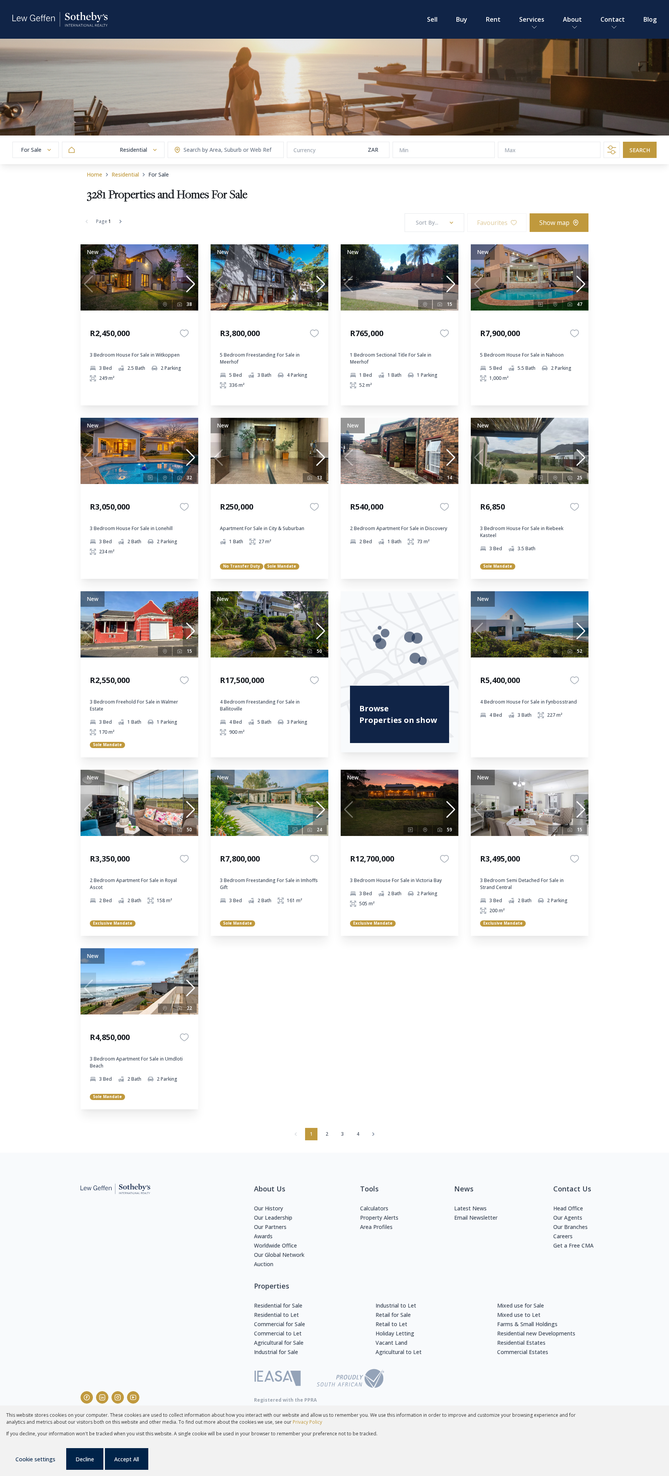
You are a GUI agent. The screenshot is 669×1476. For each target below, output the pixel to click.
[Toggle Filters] (612, 150)
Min (403, 150)
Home (94, 174)
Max (510, 150)
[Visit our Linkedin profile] (102, 1397)
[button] (190, 284)
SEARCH (640, 150)
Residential (125, 174)
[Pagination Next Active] (120, 221)
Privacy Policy (307, 1422)
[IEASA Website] (277, 1379)
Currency (304, 150)
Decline (84, 1459)
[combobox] (214, 150)
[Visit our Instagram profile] (118, 1397)
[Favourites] (184, 333)
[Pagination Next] (373, 1134)
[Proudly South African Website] (350, 1379)
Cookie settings (35, 1459)
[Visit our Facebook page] (87, 1397)
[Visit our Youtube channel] (133, 1397)
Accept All (126, 1459)
